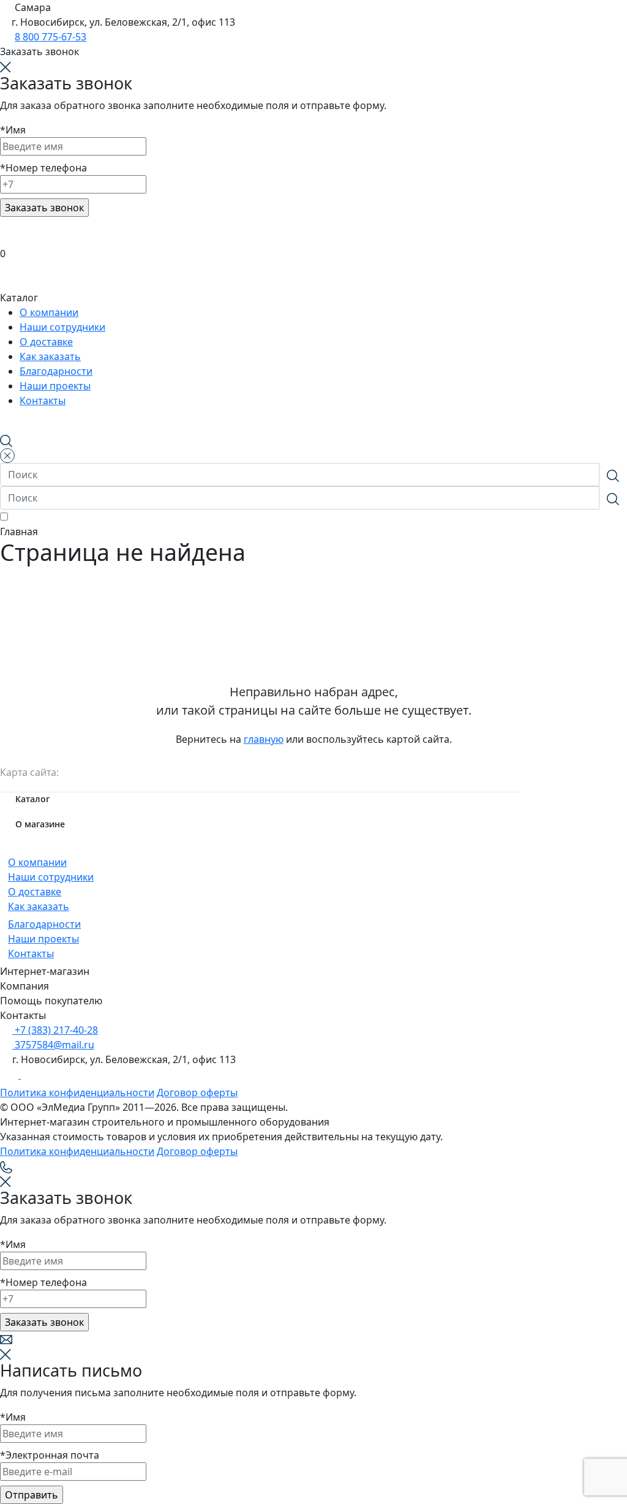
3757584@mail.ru (53, 1044)
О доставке (34, 891)
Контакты (31, 953)
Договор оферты (197, 1092)
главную (263, 739)
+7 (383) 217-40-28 (55, 1030)
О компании (37, 862)
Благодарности (44, 924)
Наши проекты (43, 939)
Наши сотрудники (51, 877)
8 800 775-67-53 (50, 36)
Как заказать (38, 906)
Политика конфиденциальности (77, 1092)
